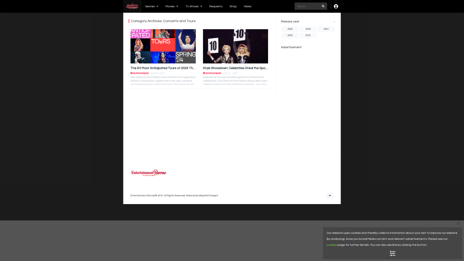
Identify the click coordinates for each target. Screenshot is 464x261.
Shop (233, 6)
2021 (326, 29)
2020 (290, 35)
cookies (332, 244)
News (247, 6)
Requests (215, 6)
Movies (170, 6)
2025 (290, 29)
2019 (308, 35)
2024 (308, 29)
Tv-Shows (192, 6)
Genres (150, 6)
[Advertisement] (308, 106)
